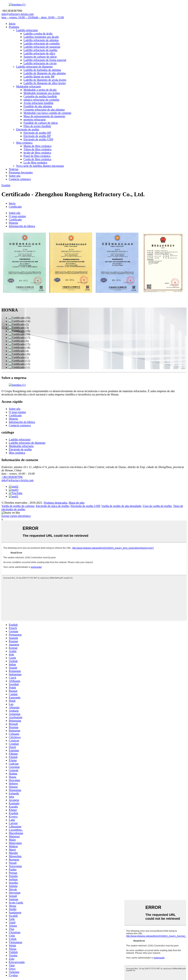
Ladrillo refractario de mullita (40, 50)
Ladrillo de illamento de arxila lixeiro (45, 79)
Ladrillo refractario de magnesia (42, 46)
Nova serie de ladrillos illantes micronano (40, 165)
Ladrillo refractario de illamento (34, 66)
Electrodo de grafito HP (37, 132)
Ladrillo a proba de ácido (38, 33)
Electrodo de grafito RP (37, 136)
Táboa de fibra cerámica (37, 149)
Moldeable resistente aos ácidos (42, 93)
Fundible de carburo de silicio (41, 122)
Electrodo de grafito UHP (38, 139)
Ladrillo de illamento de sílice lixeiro (45, 83)
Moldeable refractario (28, 86)
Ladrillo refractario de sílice (39, 53)
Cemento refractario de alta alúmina (44, 109)
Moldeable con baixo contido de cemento (47, 112)
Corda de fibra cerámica (37, 159)
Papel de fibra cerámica (37, 155)
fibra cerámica (24, 142)
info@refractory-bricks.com (17, 480)
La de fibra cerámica (35, 162)
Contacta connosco (20, 179)
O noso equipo (17, 216)
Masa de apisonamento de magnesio (44, 116)
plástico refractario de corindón (41, 99)
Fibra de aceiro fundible (37, 126)
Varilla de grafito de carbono (17, 506)
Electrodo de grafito (27, 129)
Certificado (15, 206)
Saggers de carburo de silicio (40, 56)
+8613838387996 (12, 477)
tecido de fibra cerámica (37, 152)
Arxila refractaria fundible (38, 103)
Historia (13, 222)
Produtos (14, 26)
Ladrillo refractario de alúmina (41, 40)
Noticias (13, 169)
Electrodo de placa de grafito (52, 506)
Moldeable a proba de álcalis (40, 89)
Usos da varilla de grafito (157, 506)
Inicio (12, 23)
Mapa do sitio (76, 502)
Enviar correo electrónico (16, 515)
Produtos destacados (55, 502)
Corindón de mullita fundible (40, 96)
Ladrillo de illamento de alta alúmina (45, 73)
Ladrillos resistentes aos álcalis (41, 36)
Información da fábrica (22, 226)
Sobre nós (14, 175)
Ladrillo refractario (27, 30)
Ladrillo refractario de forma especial (45, 60)
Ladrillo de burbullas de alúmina (42, 69)
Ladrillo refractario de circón (40, 63)
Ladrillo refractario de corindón (42, 43)
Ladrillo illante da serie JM (39, 76)
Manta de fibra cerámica (37, 146)
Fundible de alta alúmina (38, 106)
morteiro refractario (35, 119)
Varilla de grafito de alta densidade (121, 506)
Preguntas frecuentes (21, 172)
